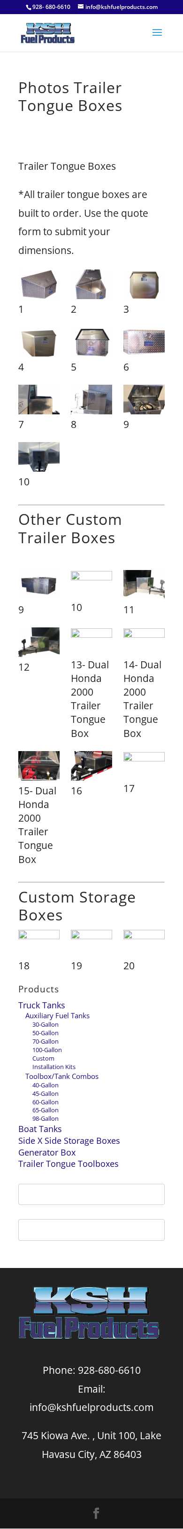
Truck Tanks (41, 1005)
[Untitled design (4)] (144, 944)
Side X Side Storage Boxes (69, 1140)
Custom (43, 1058)
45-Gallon (45, 1093)
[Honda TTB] (39, 767)
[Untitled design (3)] (91, 944)
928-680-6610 (109, 1370)
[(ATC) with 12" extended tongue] (144, 586)
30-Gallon (45, 1024)
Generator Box (47, 1152)
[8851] (91, 767)
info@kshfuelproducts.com (91, 1407)
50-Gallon (45, 1033)
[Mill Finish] (144, 285)
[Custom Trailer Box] (39, 586)
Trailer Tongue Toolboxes (68, 1163)
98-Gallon (45, 1118)
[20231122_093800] (39, 944)
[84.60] (144, 766)
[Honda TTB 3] (144, 642)
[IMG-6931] (144, 401)
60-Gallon (45, 1102)
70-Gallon (45, 1041)
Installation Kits (54, 1066)
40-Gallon (45, 1085)
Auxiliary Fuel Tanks (57, 1015)
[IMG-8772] (39, 458)
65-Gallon (45, 1110)
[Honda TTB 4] (91, 642)
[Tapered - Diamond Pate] (39, 285)
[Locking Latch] (91, 343)
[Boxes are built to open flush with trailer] (39, 401)
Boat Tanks (40, 1128)
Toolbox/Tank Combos (62, 1076)
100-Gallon (47, 1050)
